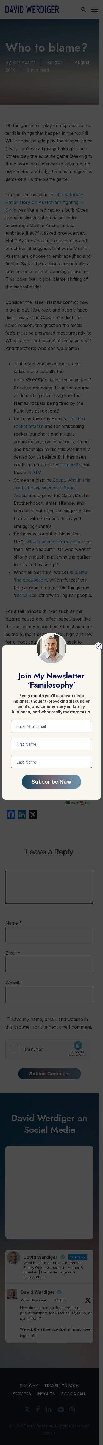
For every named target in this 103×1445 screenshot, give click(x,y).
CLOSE (98, 646)
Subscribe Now (51, 781)
